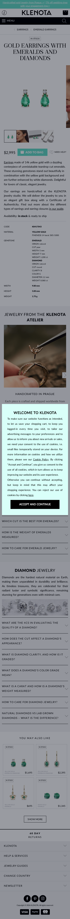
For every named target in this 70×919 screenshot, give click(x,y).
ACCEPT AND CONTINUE (35, 504)
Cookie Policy (41, 459)
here (30, 495)
